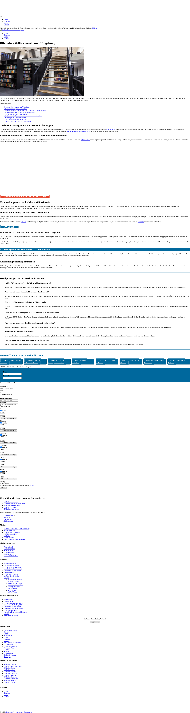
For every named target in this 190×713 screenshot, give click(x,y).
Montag (2, 409)
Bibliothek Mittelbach (11, 675)
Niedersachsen (8, 644)
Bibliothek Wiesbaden (11, 679)
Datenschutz (28, 712)
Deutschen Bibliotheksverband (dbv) (78, 131)
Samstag (2, 469)
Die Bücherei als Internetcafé (13, 569)
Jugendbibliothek (9, 549)
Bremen (6, 637)
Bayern (6, 517)
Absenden (4, 487)
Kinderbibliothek (9, 550)
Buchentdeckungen (10, 563)
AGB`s (31, 485)
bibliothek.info (9, 712)
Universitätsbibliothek (11, 556)
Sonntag (2, 482)
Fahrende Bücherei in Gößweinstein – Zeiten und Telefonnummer (25, 110)
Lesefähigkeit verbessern (11, 574)
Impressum (19, 712)
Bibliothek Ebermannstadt (12, 505)
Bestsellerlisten (8, 599)
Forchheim (7, 519)
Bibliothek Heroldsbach (11, 509)
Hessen (6, 641)
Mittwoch (3, 433)
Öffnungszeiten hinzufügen (8, 418)
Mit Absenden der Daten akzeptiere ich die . (18, 485)
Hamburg (7, 639)
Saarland (6, 650)
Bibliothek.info (8, 516)
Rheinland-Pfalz (9, 648)
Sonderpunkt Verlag (14, 586)
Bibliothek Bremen (10, 671)
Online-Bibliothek (9, 552)
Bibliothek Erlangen (10, 682)
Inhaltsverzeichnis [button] (5, 103)
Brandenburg (8, 635)
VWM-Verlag (12, 592)
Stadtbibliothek (8, 554)
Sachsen (6, 651)
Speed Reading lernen (11, 615)
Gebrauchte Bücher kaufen (12, 571)
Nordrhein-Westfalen (10, 646)
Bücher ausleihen (9, 530)
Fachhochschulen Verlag (15, 579)
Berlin (6, 634)
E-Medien (7, 536)
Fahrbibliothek (110, 129)
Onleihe (6, 25)
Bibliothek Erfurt (9, 670)
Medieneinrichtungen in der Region (15, 109)
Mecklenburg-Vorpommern (12, 643)
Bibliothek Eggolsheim (11, 507)
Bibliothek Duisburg (10, 677)
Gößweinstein (8, 521)
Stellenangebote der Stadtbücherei (15, 118)
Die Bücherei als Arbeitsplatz (13, 567)
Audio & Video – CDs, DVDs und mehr (16, 529)
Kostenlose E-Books (10, 610)
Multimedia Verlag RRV (15, 585)
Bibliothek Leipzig (10, 664)
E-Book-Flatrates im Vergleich (13, 603)
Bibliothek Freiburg (10, 680)
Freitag (2, 457)
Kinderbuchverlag (13, 581)
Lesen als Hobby (9, 572)
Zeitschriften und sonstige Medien (14, 539)
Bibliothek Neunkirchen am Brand (15, 504)
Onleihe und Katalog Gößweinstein (15, 114)
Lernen (6, 23)
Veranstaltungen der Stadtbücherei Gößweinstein (19, 112)
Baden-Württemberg (10, 630)
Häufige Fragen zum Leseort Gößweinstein (17, 121)
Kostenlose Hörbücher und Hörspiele (15, 612)
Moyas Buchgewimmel (15, 583)
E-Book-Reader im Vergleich (13, 605)
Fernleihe (141, 222)
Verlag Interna (12, 588)
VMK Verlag (12, 590)
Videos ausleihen (9, 537)
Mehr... (94, 28)
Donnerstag (3, 445)
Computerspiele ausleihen (12, 532)
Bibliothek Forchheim (11, 502)
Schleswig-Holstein (10, 655)
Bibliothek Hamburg (10, 673)
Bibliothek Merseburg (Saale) (13, 666)
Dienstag (3, 421)
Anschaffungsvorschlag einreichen (15, 119)
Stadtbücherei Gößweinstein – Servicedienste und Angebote (23, 116)
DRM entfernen (9, 601)
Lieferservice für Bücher (11, 576)
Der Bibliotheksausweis (11, 565)
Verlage (6, 578)
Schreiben (7, 21)
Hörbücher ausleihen (10, 534)
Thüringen (7, 657)
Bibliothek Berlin (9, 668)
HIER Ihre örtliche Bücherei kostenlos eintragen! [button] (15, 367)
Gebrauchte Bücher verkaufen (13, 608)
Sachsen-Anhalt (9, 653)
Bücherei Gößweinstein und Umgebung (16, 107)
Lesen (6, 19)
